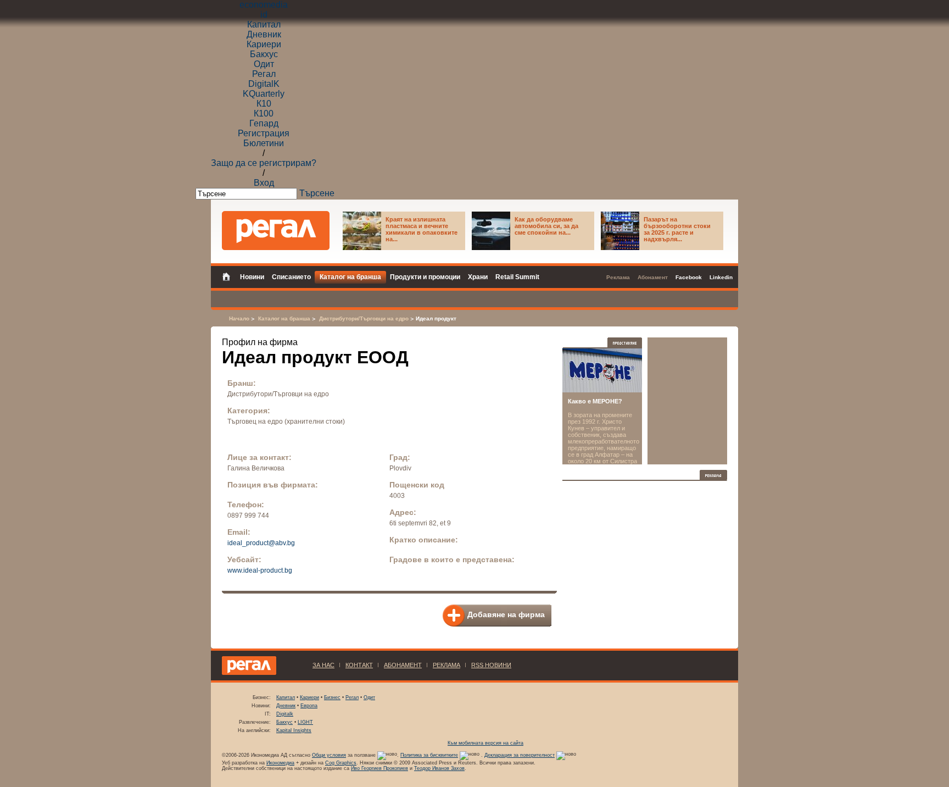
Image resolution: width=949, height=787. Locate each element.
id (263, 14)
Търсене (316, 193)
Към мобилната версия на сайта (485, 743)
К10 (263, 103)
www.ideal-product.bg (259, 570)
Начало (239, 318)
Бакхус (264, 54)
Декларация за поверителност (519, 755)
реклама (446, 665)
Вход (264, 182)
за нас (323, 665)
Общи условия (329, 755)
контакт (359, 665)
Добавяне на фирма (506, 614)
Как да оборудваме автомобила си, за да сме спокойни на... (546, 226)
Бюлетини (263, 143)
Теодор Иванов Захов (439, 768)
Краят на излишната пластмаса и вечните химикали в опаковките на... (421, 229)
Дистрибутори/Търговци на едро (364, 318)
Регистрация (263, 133)
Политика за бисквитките (429, 755)
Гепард (263, 123)
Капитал (264, 24)
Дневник (264, 34)
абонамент (403, 665)
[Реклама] (713, 475)
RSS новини (491, 665)
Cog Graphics (340, 763)
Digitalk (284, 714)
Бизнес (332, 697)
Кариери (264, 44)
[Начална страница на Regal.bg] (229, 276)
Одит (264, 64)
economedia (263, 4)
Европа (308, 705)
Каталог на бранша (284, 318)
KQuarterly (263, 93)
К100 (263, 113)
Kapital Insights (293, 730)
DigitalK (264, 83)
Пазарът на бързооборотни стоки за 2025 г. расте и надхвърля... (677, 229)
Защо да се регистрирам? (263, 163)
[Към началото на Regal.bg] (276, 230)
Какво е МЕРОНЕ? (595, 401)
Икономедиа (280, 763)
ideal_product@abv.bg (261, 543)
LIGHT (305, 722)
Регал (264, 74)
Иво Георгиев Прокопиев (379, 768)
